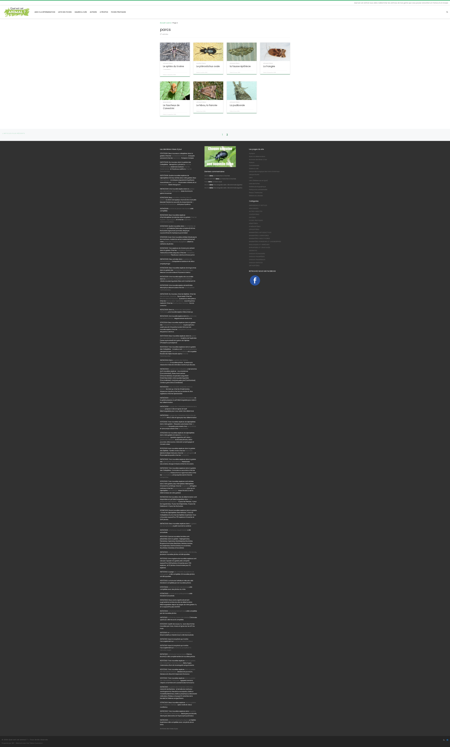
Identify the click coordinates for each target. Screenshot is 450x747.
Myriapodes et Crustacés (259, 247)
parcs (169, 23)
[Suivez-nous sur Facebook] (447, 740)
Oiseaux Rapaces (256, 263)
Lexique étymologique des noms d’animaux (264, 171)
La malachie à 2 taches (221, 176)
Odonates (253, 251)
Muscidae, (188, 451)
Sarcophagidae (188, 453)
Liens (251, 178)
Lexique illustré (254, 175)
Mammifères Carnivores (259, 236)
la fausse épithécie (240, 66)
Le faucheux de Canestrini (171, 107)
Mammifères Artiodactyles (260, 232)
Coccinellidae (167, 475)
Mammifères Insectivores (259, 238)
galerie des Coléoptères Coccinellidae (179, 279)
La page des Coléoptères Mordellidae (181, 398)
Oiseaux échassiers (257, 254)
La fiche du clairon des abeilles (178, 617)
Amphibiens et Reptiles (258, 205)
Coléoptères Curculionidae (187, 329)
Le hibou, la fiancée (206, 105)
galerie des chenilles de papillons (175, 242)
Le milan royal (217, 182)
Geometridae (164, 180)
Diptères (252, 217)
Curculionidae (165, 473)
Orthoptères (254, 266)
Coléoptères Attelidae (184, 250)
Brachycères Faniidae (180, 303)
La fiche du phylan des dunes (179, 209)
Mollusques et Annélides (259, 245)
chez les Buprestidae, (189, 349)
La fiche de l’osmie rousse (177, 654)
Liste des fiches (254, 184)
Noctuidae (163, 185)
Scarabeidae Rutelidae (179, 156)
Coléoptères (254, 214)
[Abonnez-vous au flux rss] (444, 740)
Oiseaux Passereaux (257, 260)
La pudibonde (237, 105)
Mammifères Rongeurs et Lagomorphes (265, 242)
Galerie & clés (254, 169)
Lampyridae (164, 477)
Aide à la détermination (257, 156)
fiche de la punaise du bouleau (180, 633)
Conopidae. (185, 455)
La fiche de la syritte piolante (178, 593)
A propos (252, 153)
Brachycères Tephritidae (174, 301)
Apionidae (176, 158)
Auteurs (251, 162)
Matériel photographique (257, 187)
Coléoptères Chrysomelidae (172, 325)
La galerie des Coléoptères (178, 369)
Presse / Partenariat (255, 193)
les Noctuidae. (183, 429)
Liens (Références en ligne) (258, 180)
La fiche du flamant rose (177, 611)
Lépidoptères (254, 229)
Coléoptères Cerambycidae (183, 270)
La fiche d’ (179, 720)
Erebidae (174, 182)
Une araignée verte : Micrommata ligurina (227, 185)
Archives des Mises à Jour (258, 159)
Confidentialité (254, 165)
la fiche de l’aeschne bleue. (183, 641)
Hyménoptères (255, 226)
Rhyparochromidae (179, 488)
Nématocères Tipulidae (168, 296)
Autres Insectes (255, 211)
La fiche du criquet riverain (178, 530)
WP (13, 743)
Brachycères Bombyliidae (169, 299)
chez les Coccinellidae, (179, 351)
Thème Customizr (36, 743)
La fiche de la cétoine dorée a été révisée (182, 552)
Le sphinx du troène (173, 66)
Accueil (162, 23)
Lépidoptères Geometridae (172, 462)
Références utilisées (256, 196)
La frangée (269, 66)
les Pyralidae (191, 426)
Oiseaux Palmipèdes (257, 257)
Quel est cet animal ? (18, 740)
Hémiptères (253, 223)
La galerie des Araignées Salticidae (181, 687)
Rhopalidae (185, 486)
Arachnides (254, 208)
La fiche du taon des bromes (178, 587)
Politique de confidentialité (258, 190)
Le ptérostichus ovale (208, 66)
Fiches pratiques (256, 220)
